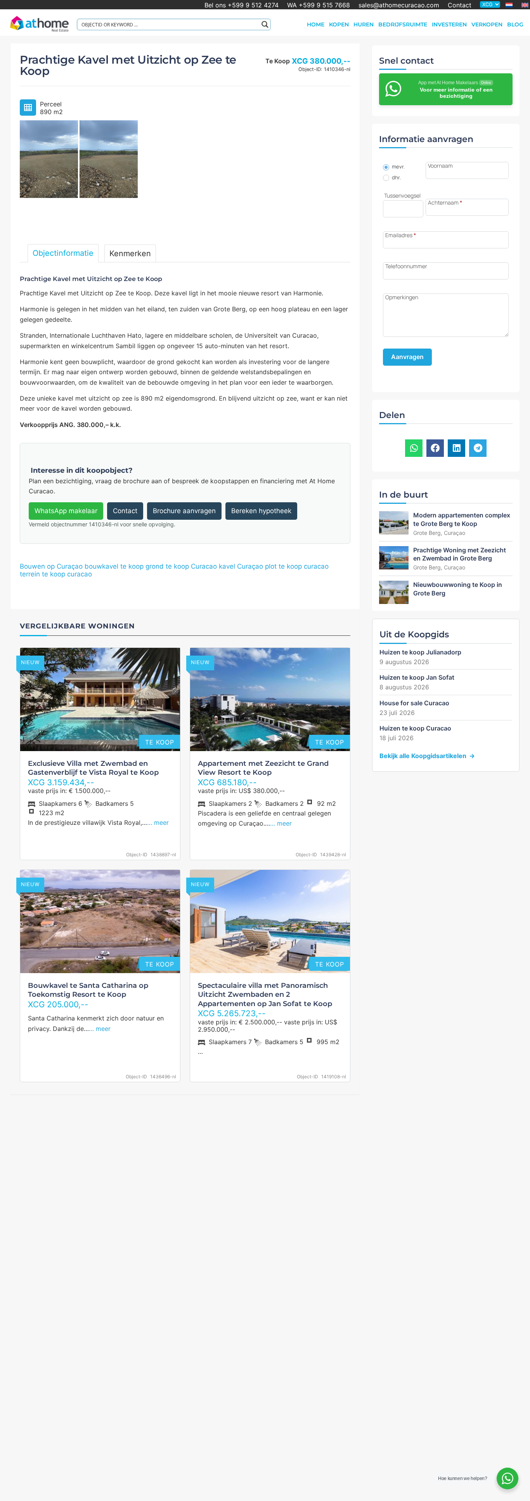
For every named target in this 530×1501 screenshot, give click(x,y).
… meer (158, 822)
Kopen (339, 24)
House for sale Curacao (414, 703)
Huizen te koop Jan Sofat (416, 677)
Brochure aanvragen (184, 511)
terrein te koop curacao (56, 574)
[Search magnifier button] (265, 24)
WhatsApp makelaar (66, 511)
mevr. (398, 166)
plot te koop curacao (297, 566)
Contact (459, 4)
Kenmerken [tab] (130, 253)
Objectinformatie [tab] (63, 253)
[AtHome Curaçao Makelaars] (40, 22)
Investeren (449, 24)
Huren (363, 24)
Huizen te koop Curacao (415, 728)
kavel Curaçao (241, 566)
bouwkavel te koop (114, 566)
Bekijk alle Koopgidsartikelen (422, 756)
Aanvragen (407, 357)
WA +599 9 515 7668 (318, 4)
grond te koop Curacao (181, 566)
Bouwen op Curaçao (51, 566)
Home (315, 24)
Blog (515, 24)
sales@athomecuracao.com (399, 4)
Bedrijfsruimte (402, 24)
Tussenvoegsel (402, 196)
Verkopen (486, 24)
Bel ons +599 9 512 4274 (241, 4)
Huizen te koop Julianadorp (420, 652)
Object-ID (136, 854)
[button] (414, 448)
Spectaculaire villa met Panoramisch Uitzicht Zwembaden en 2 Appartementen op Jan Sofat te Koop (265, 994)
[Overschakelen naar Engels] (525, 5)
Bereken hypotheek (261, 511)
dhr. (396, 177)
